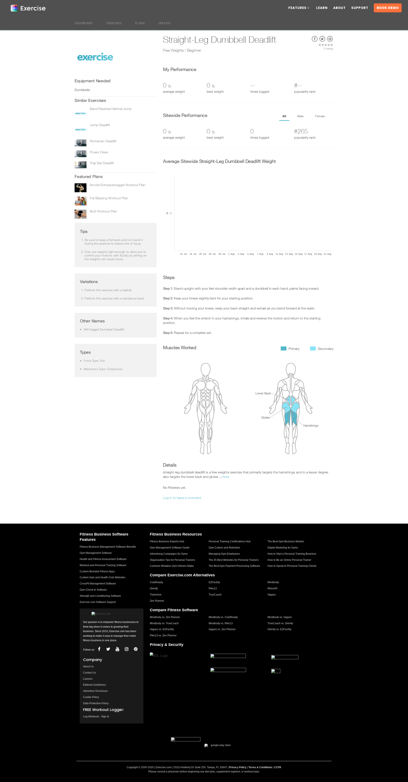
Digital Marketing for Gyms (283, 547)
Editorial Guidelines (94, 684)
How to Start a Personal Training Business (292, 553)
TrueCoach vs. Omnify (280, 623)
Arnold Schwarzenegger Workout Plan (118, 185)
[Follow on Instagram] (126, 649)
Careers (87, 678)
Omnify (154, 588)
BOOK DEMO (388, 8)
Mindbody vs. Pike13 (221, 623)
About (339, 8)
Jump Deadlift (100, 125)
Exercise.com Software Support (98, 602)
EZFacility (214, 582)
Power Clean (99, 152)
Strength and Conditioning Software (100, 595)
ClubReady (156, 582)
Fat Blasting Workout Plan (109, 198)
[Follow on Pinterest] (135, 649)
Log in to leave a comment (182, 498)
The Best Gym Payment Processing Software (234, 565)
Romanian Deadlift (103, 141)
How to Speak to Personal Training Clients (292, 565)
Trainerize (156, 594)
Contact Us (89, 672)
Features (297, 8)
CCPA (277, 767)
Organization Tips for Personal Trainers (172, 559)
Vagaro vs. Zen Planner (222, 629)
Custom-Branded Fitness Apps (97, 571)
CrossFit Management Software (98, 583)
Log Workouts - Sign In (96, 716)
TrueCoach (215, 594)
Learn (322, 8)
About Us (88, 666)
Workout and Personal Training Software (103, 565)
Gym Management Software (96, 552)
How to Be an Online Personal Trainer (289, 559)
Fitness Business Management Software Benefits (108, 546)
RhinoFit (272, 588)
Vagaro (272, 594)
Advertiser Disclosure (95, 690)
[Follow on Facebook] (99, 649)
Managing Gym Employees (224, 553)
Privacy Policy (237, 767)
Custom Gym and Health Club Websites (102, 577)
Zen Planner (157, 600)
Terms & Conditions (260, 767)
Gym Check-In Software (93, 589)
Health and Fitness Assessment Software (103, 559)
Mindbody (273, 582)
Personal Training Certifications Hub (230, 541)
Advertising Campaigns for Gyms (169, 553)
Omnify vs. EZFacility (279, 629)
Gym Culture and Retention (224, 547)
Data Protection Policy (96, 703)
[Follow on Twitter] (108, 649)
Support (359, 8)
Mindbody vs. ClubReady (223, 617)
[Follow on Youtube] (117, 649)
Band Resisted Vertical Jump (111, 109)
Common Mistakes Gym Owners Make (172, 565)
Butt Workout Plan (103, 211)
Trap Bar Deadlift (102, 163)
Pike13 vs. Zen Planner (163, 635)
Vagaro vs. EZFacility (162, 629)
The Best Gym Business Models (286, 541)
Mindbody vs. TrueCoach (164, 623)
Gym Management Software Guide (170, 547)
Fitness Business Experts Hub (167, 541)
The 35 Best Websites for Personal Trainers (234, 559)
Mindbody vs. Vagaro (280, 617)
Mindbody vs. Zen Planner (165, 617)
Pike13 (213, 588)
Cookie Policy (91, 697)
